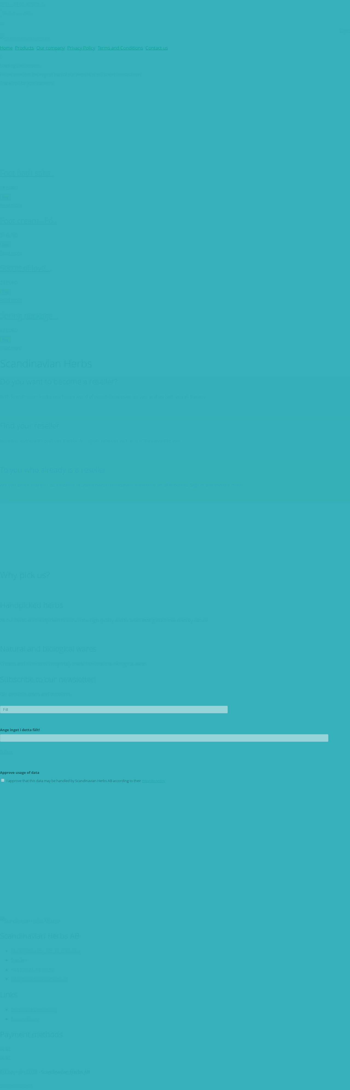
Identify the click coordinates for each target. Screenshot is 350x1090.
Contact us (156, 48)
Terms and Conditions (120, 48)
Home (6, 48)
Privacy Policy (81, 48)
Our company (50, 48)
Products (24, 48)
